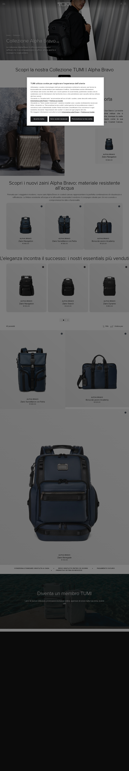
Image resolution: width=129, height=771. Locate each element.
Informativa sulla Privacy (39, 101)
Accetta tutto (39, 119)
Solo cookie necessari (59, 119)
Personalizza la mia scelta (82, 119)
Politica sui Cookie (56, 101)
